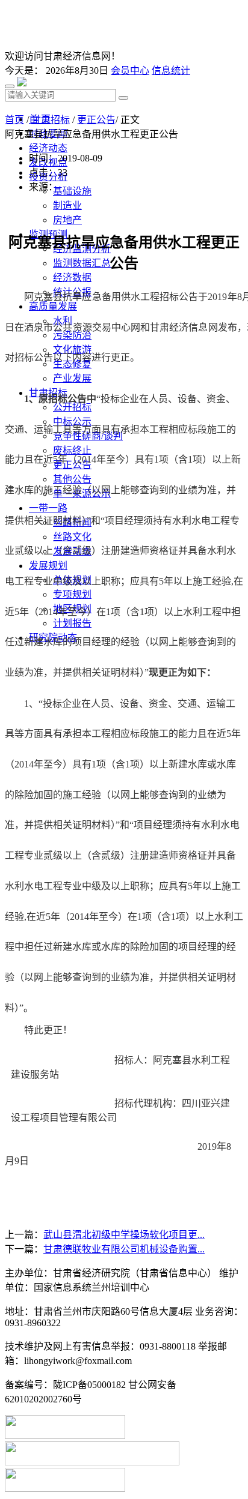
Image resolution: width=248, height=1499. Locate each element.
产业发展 (72, 378)
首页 (14, 120)
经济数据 (72, 277)
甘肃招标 (50, 120)
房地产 (67, 220)
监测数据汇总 (82, 263)
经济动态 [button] (48, 148)
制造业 (67, 205)
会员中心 (130, 70)
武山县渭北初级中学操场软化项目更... (124, 1235)
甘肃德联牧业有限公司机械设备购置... (124, 1249)
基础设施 (72, 191)
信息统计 (171, 70)
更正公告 (96, 120)
